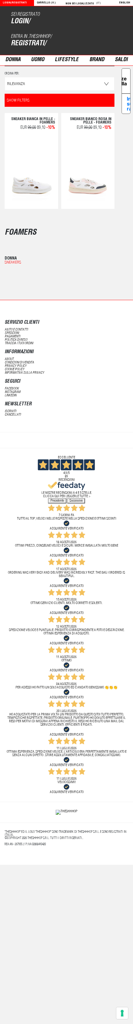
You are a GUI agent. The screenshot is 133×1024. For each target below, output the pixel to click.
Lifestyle (67, 60)
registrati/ (28, 43)
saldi (121, 60)
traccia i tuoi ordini (19, 343)
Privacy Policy (16, 366)
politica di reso (16, 340)
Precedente (57, 501)
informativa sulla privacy (24, 373)
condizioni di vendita (19, 362)
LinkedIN (10, 395)
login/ (20, 21)
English (124, 3)
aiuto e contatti (16, 330)
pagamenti (12, 336)
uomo (37, 60)
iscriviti (10, 411)
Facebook (12, 388)
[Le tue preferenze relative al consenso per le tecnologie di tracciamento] (122, 1013)
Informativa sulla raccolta (129, 104)
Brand (96, 60)
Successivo (76, 501)
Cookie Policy (14, 369)
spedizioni (12, 333)
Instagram (12, 392)
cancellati (13, 415)
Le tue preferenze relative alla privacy (124, 81)
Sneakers (13, 263)
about (9, 359)
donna (12, 60)
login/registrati (15, 3)
